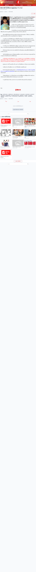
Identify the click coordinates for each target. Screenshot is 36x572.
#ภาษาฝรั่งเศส (28, 94)
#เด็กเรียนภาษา (11, 94)
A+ (34, 13)
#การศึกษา (26, 95)
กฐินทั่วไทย (7, 5)
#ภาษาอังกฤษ (3, 95)
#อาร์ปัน (26, 96)
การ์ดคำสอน (29, 5)
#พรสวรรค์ (6, 96)
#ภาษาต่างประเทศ (14, 96)
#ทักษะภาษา (2, 96)
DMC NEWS (11, 11)
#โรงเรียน (2, 97)
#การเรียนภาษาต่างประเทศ (15, 95)
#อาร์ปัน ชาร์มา (5, 94)
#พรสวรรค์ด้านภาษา (16, 94)
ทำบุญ (14, 5)
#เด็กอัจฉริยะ (21, 95)
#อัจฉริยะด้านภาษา (21, 96)
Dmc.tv (2, 11)
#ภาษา (10, 96)
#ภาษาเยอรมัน (23, 94)
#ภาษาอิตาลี (32, 94)
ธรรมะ (21, 5)
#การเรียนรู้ (30, 95)
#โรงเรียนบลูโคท (8, 95)
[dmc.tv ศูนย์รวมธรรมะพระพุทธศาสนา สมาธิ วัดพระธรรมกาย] (18, 2)
